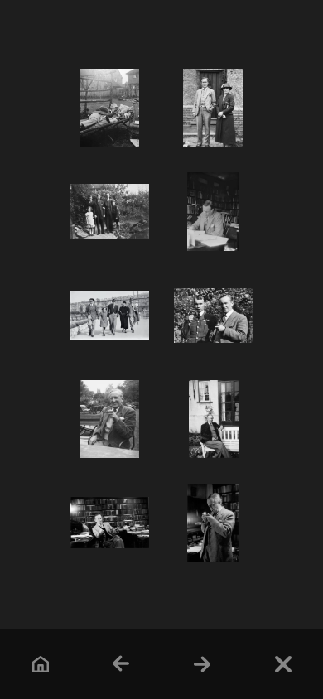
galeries (283, 664)
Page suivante (202, 664)
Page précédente (121, 664)
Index (40, 664)
